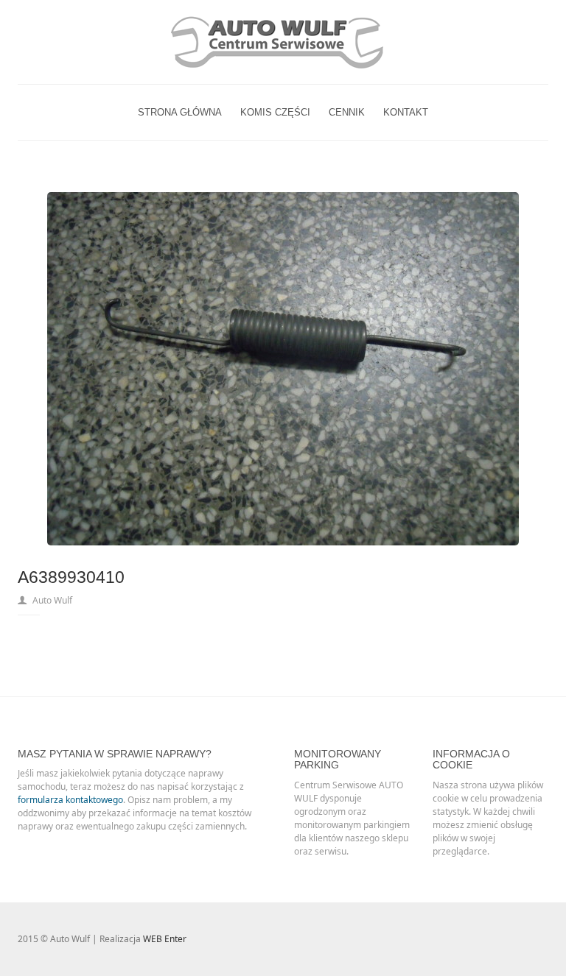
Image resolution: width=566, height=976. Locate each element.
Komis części (275, 112)
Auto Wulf (52, 600)
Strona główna (180, 112)
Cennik (347, 112)
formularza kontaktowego (70, 799)
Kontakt (405, 112)
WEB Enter (164, 939)
